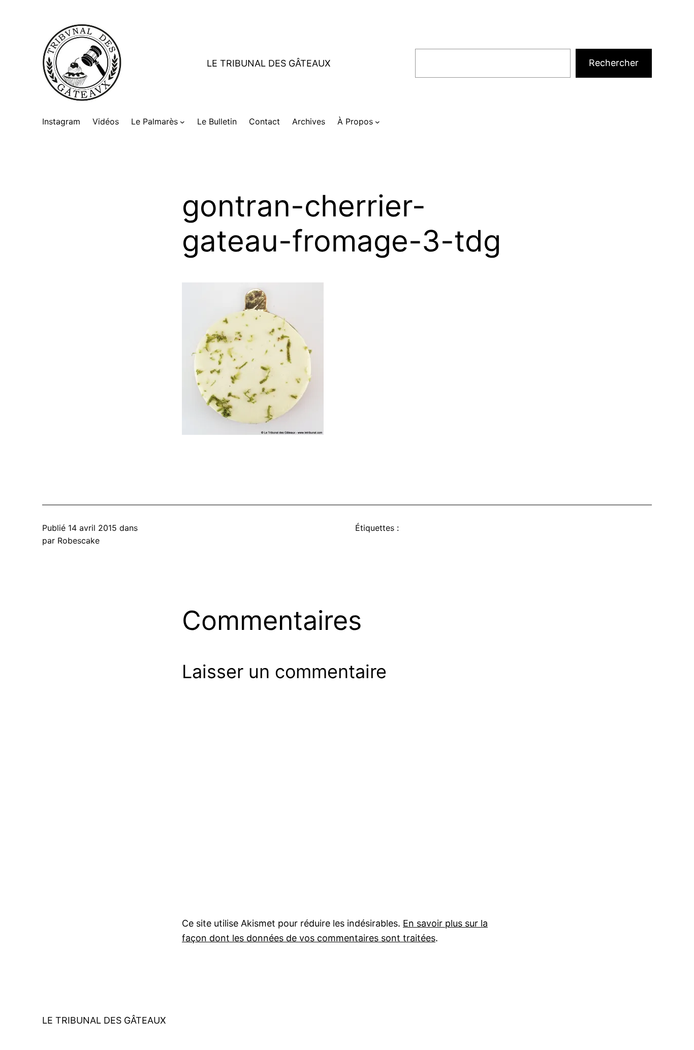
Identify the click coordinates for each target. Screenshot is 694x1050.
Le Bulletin (217, 121)
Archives (308, 121)
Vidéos (105, 121)
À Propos (355, 121)
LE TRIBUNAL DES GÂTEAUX (269, 63)
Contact (264, 121)
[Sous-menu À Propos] (377, 121)
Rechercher (614, 62)
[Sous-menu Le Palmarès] (182, 121)
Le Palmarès (154, 121)
